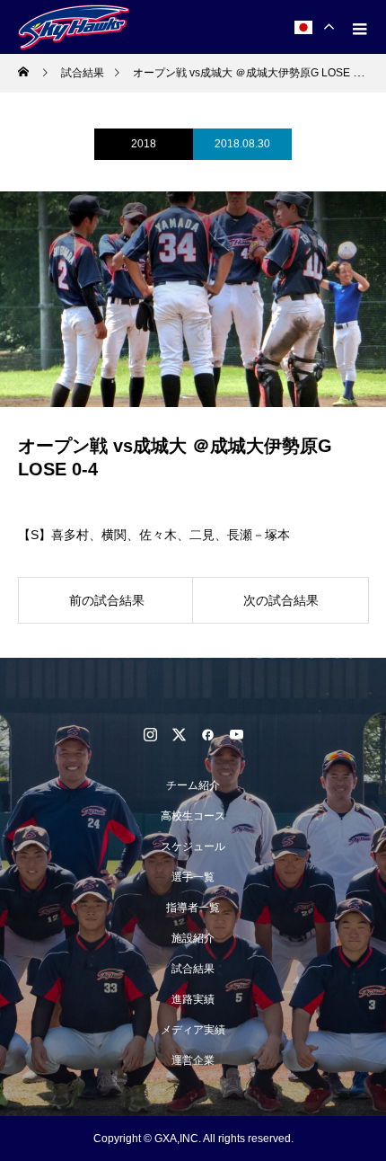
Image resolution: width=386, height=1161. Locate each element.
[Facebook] (207, 734)
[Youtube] (236, 734)
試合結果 (193, 968)
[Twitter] (179, 734)
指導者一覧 (193, 907)
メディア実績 (193, 1030)
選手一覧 (193, 877)
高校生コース (193, 816)
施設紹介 (193, 938)
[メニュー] (359, 27)
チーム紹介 (193, 785)
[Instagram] (150, 734)
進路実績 (193, 999)
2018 (143, 143)
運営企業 (193, 1060)
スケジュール (193, 846)
